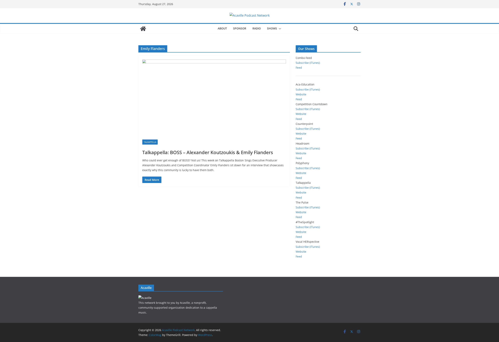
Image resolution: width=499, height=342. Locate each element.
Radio (256, 28)
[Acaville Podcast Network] (143, 28)
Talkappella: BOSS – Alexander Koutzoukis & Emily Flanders (207, 152)
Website (301, 94)
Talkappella (150, 142)
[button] (279, 29)
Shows (272, 28)
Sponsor (239, 28)
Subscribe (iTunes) (308, 63)
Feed (299, 67)
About (222, 28)
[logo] (144, 298)
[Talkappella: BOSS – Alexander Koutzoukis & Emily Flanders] (214, 99)
